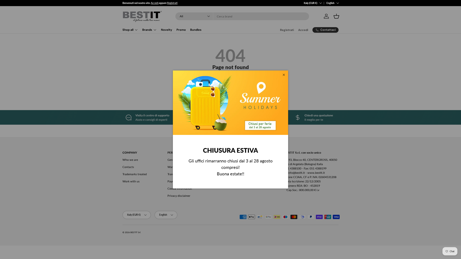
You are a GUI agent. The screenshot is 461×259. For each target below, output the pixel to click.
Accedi (154, 2)
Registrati (172, 2)
